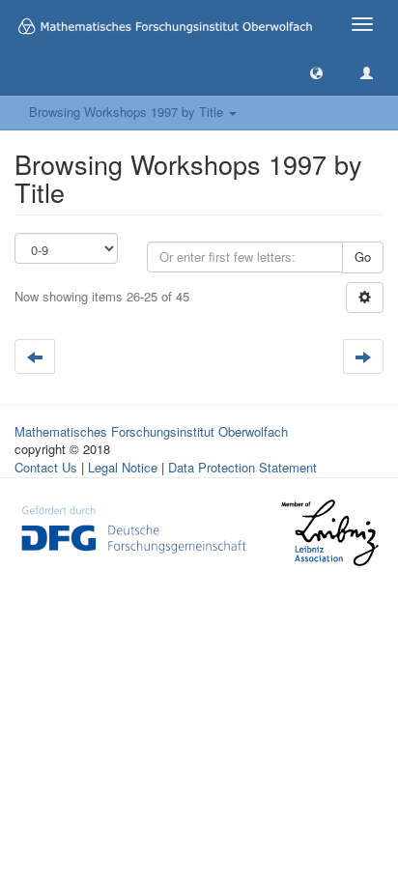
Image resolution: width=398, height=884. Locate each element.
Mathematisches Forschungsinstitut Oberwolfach (151, 431)
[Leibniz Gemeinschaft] (329, 532)
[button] (316, 72)
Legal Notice (122, 467)
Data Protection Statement (242, 467)
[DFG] (133, 527)
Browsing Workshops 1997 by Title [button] (128, 111)
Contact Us (45, 467)
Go (363, 256)
